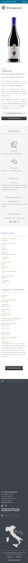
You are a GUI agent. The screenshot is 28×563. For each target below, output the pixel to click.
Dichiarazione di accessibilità (14, 560)
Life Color (19, 554)
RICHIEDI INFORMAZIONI (14, 118)
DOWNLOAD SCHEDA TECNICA (14, 113)
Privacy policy (10, 556)
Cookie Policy (18, 556)
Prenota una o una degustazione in (10, 509)
